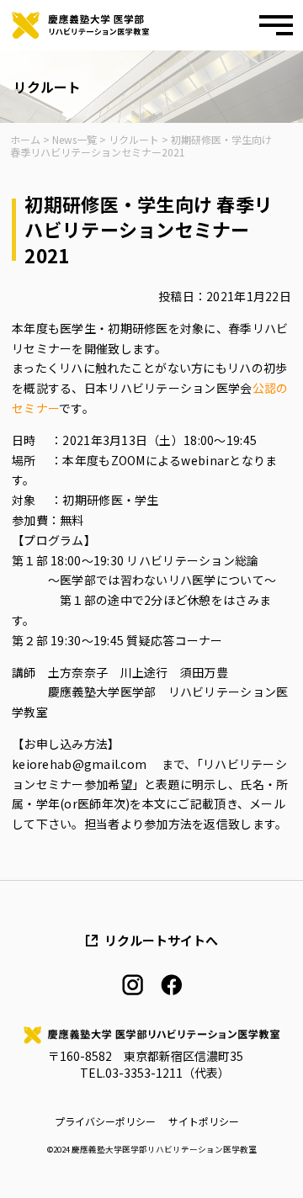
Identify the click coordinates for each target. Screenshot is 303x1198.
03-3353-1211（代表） (167, 1072)
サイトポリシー (203, 1121)
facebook (171, 984)
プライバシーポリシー (105, 1121)
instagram (132, 984)
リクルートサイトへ (161, 940)
